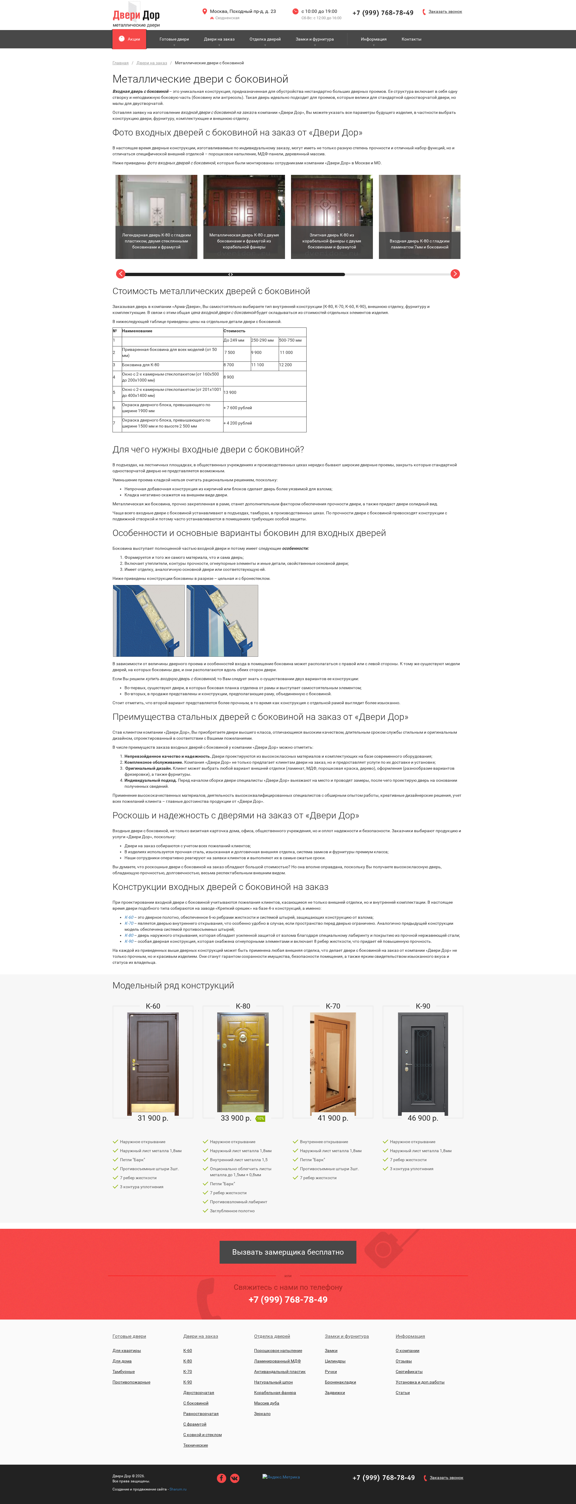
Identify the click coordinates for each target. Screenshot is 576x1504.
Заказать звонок (447, 1477)
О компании (407, 1350)
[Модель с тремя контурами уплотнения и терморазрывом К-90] (423, 1062)
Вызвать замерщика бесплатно (288, 1252)
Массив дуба (266, 1403)
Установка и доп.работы (420, 1382)
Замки (331, 1350)
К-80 (128, 935)
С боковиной (195, 1403)
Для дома (122, 1361)
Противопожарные (131, 1382)
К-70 (128, 923)
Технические (195, 1445)
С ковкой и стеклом (202, 1434)
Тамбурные (123, 1371)
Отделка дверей (265, 39)
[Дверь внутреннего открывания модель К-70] (333, 1062)
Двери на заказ (219, 39)
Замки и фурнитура (315, 39)
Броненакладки (340, 1382)
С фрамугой (194, 1424)
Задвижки (335, 1392)
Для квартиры (126, 1350)
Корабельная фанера (275, 1392)
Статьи (403, 1392)
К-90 (187, 1382)
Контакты (412, 39)
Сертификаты (409, 1371)
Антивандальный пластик (280, 1371)
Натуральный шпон (273, 1382)
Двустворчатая (198, 1392)
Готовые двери (174, 39)
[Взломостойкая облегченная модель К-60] (153, 1062)
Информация (374, 39)
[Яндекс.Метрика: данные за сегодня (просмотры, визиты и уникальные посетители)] (281, 1477)
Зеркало (262, 1413)
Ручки (331, 1371)
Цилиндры (335, 1361)
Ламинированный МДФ (277, 1361)
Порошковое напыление (278, 1350)
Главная (120, 62)
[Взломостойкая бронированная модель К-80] (243, 1062)
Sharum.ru (178, 1489)
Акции (134, 39)
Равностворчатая (201, 1413)
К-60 (128, 917)
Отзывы (404, 1361)
